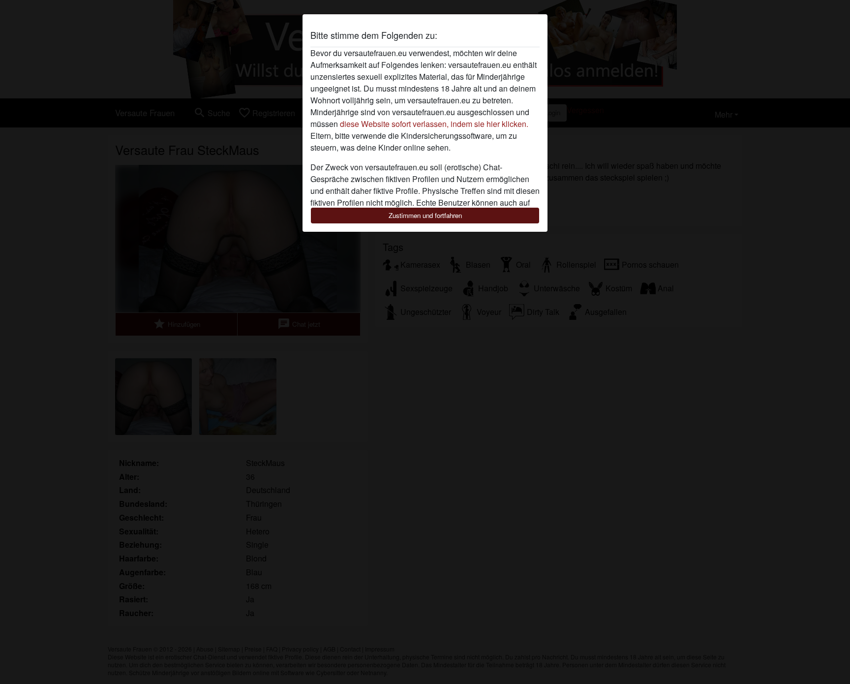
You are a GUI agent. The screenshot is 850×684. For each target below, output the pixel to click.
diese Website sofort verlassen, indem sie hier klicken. (434, 123)
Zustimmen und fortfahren (425, 215)
